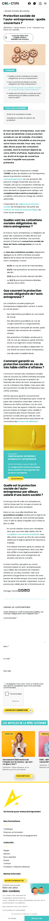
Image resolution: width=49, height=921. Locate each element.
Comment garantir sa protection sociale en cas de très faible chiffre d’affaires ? (24, 89)
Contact (7, 863)
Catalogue (8, 829)
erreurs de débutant (28, 421)
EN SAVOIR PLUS (16, 478)
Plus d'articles (23, 776)
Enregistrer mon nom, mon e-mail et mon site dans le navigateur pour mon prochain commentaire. (24, 686)
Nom (6, 646)
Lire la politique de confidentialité (14, 910)
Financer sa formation (13, 832)
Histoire (7, 853)
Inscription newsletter (14, 881)
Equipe (6, 850)
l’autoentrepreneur (13, 179)
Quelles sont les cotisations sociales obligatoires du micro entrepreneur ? (23, 77)
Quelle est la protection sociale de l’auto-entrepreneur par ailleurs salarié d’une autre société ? (25, 95)
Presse (6, 860)
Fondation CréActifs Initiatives (17, 867)
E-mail (7, 658)
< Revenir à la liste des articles (17, 11)
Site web (7, 671)
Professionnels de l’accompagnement (20, 835)
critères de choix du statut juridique (21, 209)
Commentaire (10, 618)
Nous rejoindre (10, 857)
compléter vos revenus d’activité (23, 534)
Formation (12, 454)
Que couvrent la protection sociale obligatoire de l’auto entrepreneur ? (22, 83)
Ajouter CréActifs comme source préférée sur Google (20, 37)
